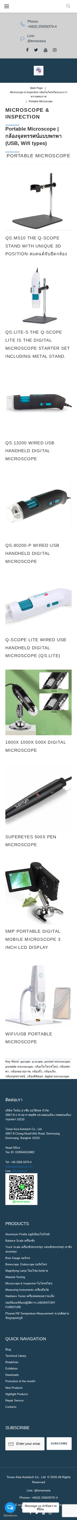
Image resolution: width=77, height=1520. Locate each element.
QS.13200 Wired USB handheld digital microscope (30, 451)
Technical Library (15, 1355)
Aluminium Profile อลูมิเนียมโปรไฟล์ (27, 1234)
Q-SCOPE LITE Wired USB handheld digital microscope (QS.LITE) (35, 647)
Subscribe (59, 1443)
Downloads (12, 1374)
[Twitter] (36, 50)
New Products (14, 1387)
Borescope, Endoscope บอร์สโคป (26, 1264)
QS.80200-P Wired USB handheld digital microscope (32, 553)
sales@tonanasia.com (19, 1166)
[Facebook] (27, 50)
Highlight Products (16, 1394)
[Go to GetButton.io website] (10, 1515)
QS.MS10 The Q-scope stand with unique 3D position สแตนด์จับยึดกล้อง (36, 246)
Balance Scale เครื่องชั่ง (20, 1240)
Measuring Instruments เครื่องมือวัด (27, 1289)
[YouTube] (45, 50)
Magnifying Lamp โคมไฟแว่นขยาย (26, 1270)
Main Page (36, 88)
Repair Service (14, 1400)
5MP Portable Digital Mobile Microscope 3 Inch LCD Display (33, 939)
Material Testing (15, 1277)
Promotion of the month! (20, 1381)
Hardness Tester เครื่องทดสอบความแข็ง (29, 1296)
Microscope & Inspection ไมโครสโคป (28, 1283)
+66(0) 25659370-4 (42, 26)
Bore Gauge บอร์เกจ (17, 1258)
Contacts (10, 1406)
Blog (8, 1349)
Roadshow (11, 1362)
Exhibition (11, 1368)
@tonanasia (19, 1171)
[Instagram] (54, 50)
